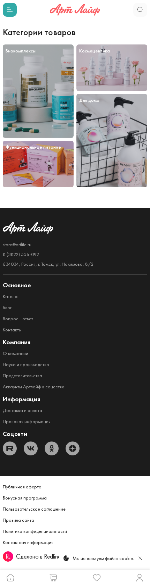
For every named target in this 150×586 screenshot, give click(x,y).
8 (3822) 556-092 (21, 254)
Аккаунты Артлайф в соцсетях (33, 386)
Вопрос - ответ (18, 318)
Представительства (22, 375)
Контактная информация (28, 542)
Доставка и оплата (22, 410)
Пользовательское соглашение (34, 509)
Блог (7, 307)
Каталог (11, 296)
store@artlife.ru (17, 244)
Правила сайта (18, 520)
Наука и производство (26, 364)
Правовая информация (27, 421)
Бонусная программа (25, 498)
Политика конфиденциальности (35, 531)
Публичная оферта (22, 487)
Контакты (12, 330)
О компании (15, 353)
